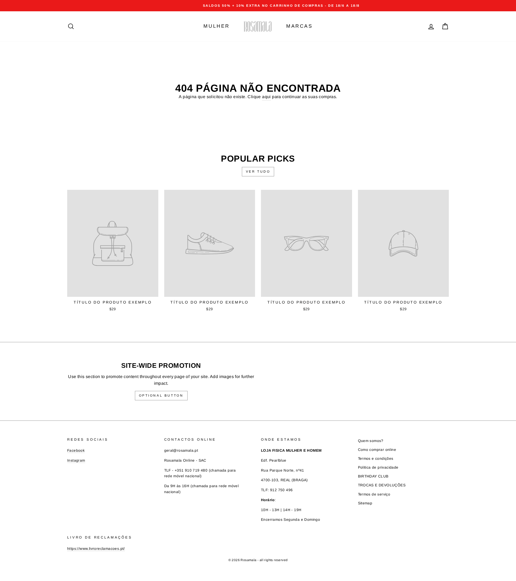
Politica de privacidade (378, 467)
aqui (266, 96)
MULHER (216, 26)
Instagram (76, 460)
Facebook (76, 450)
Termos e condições (375, 459)
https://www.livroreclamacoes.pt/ (96, 549)
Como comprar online (377, 450)
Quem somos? (371, 441)
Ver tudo (258, 171)
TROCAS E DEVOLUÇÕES (382, 485)
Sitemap (365, 503)
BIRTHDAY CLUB (373, 476)
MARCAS (299, 26)
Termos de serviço (374, 494)
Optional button (161, 395)
